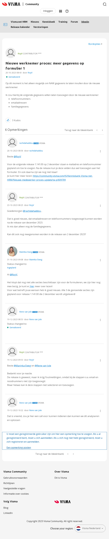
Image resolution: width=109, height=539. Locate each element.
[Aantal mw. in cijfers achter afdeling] (97, 130)
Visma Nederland (91, 528)
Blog (5, 507)
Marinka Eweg (35, 259)
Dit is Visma (60, 477)
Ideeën (85, 22)
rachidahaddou (36, 150)
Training (62, 22)
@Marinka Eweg (22, 365)
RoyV (30, 72)
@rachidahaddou (32, 211)
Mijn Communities (60, 11)
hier (31, 286)
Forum (74, 22)
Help (67, 11)
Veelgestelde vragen (14, 488)
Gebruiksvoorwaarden (15, 477)
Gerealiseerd (14, 77)
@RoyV (17, 156)
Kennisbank (48, 22)
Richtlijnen (8, 483)
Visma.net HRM (19, 22)
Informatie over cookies (16, 493)
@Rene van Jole (43, 365)
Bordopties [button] (94, 44)
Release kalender (20, 27)
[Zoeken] (105, 4)
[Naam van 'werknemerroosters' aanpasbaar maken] (102, 130)
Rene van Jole (35, 319)
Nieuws (35, 22)
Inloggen (48, 10)
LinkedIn (8, 513)
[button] (8, 120)
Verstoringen (40, 27)
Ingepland (11, 267)
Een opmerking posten (19, 447)
